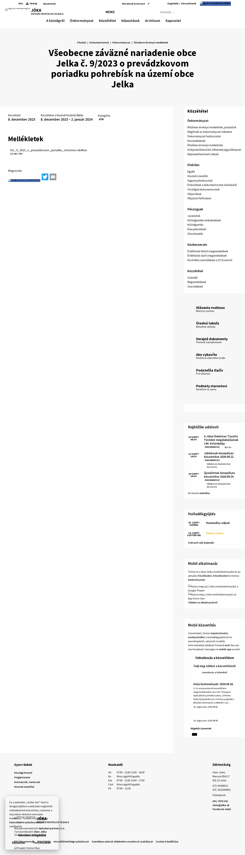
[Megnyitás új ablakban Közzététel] (114, 20)
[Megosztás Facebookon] (24, 180)
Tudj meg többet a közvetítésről (214, 666)
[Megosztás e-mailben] (53, 177)
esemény (205, 493)
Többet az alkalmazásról (202, 602)
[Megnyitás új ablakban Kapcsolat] (178, 20)
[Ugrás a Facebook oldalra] (215, 3)
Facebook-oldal (221, 809)
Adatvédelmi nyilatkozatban (26, 822)
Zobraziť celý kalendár (201, 542)
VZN (101, 119)
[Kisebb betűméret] (148, 3)
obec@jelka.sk (220, 805)
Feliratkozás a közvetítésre (214, 658)
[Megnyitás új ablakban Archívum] (159, 20)
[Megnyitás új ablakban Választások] (138, 20)
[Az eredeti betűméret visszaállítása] (152, 3)
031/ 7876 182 (220, 801)
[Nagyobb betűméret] (157, 3)
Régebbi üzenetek (201, 728)
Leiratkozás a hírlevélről (214, 672)
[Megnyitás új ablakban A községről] (63, 20)
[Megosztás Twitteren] (45, 177)
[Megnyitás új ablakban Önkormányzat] (92, 20)
